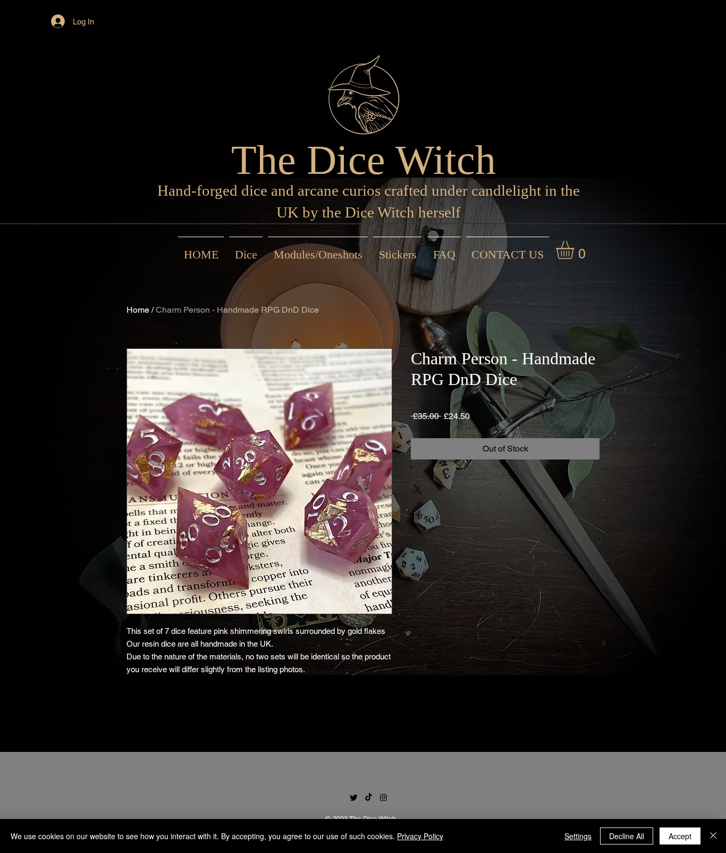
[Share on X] (417, 489)
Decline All (626, 836)
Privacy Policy (420, 836)
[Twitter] (353, 797)
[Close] (713, 835)
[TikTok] (368, 797)
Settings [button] (578, 836)
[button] (575, 250)
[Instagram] (383, 797)
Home (137, 310)
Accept (680, 836)
